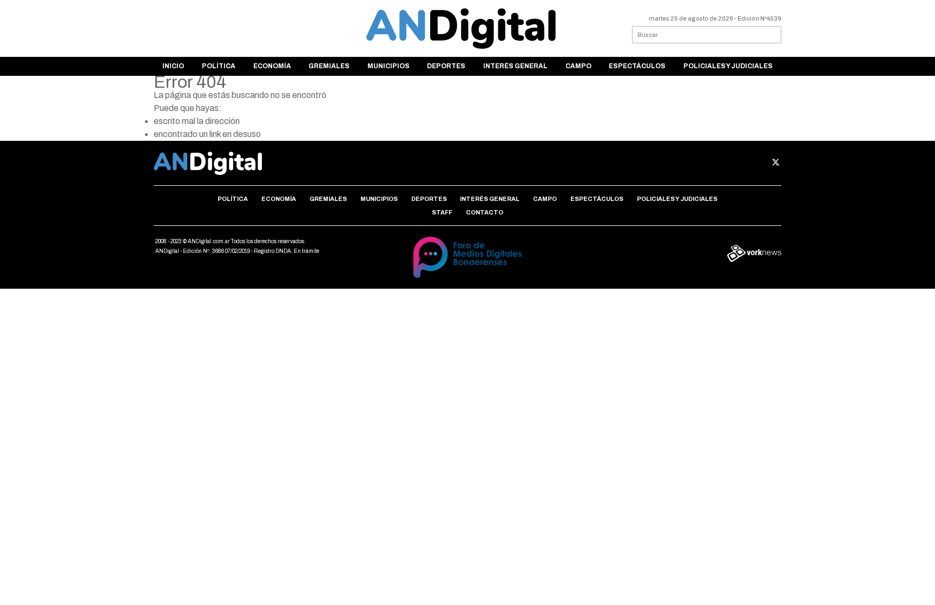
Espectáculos (637, 66)
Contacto (484, 212)
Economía (272, 66)
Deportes (446, 66)
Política (218, 66)
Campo (578, 66)
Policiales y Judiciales (728, 66)
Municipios (388, 66)
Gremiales (329, 66)
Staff (442, 212)
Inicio (173, 66)
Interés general (515, 66)
